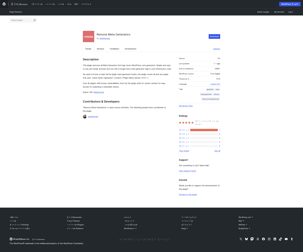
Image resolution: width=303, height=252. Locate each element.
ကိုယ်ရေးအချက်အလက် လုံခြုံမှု (19, 228)
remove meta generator (210, 99)
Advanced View (186, 106)
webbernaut (105, 38)
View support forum (187, 171)
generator (210, 89)
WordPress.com (246, 217)
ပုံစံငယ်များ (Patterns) (75, 228)
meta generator (206, 94)
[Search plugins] (34, 20)
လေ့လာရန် (127, 217)
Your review (184, 151)
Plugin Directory (15, 12)
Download (214, 36)
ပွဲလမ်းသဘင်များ (187, 221)
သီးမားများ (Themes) (73, 221)
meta (217, 89)
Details (88, 49)
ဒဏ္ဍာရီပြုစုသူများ (130, 225)
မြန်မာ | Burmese (38, 239)
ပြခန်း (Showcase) (74, 217)
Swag (184, 228)
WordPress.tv (130, 228)
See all (217, 151)
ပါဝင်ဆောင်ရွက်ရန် (188, 217)
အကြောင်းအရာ (13, 217)
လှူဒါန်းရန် (186, 225)
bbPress (243, 225)
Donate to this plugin (188, 194)
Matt (241, 221)
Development (130, 49)
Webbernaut (99, 92)
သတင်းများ (12, 221)
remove (216, 94)
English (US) (215, 84)
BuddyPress (244, 228)
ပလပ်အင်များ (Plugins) (75, 225)
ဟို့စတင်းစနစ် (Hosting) (19, 225)
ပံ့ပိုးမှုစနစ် (129, 221)
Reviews (100, 49)
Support (216, 49)
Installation (114, 49)
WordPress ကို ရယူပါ (289, 4)
